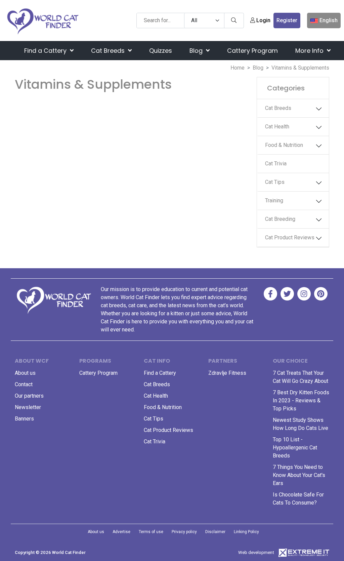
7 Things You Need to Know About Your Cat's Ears (299, 475)
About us (25, 373)
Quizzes (160, 50)
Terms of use (151, 531)
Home (237, 68)
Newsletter (28, 407)
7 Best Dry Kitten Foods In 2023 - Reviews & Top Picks (301, 400)
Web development (256, 552)
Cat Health (277, 126)
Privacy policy (184, 531)
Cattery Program (252, 50)
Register (286, 20)
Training (274, 200)
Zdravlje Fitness (227, 373)
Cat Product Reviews (289, 237)
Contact (24, 384)
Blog (196, 50)
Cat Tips (275, 182)
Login (262, 20)
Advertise (121, 531)
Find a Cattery (46, 50)
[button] (322, 109)
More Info (310, 50)
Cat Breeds (108, 50)
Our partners (29, 396)
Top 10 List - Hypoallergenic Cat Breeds (295, 447)
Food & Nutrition (284, 145)
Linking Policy (246, 531)
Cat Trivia (276, 163)
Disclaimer (215, 531)
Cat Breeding (280, 219)
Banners (24, 418)
